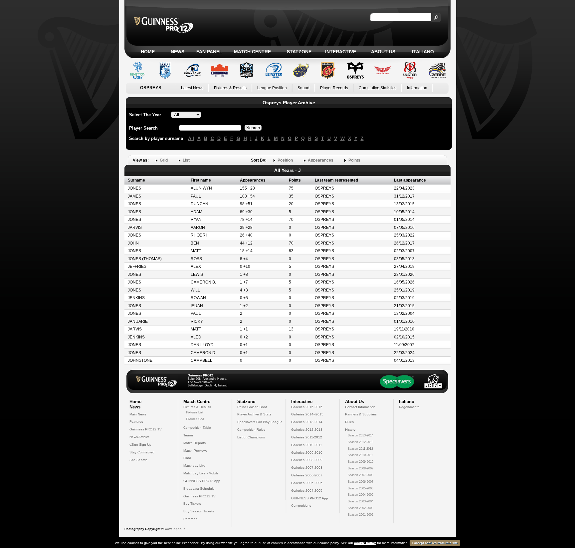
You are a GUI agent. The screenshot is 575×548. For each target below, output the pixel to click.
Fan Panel (209, 51)
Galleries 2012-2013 (306, 429)
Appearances (320, 160)
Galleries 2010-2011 (306, 445)
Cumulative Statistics (377, 88)
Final (187, 458)
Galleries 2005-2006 (306, 483)
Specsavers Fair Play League (260, 422)
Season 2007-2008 (360, 475)
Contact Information (360, 407)
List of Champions (251, 437)
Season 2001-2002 (360, 514)
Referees (190, 519)
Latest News (192, 88)
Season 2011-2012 (360, 448)
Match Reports (194, 443)
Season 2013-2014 (360, 435)
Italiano (423, 51)
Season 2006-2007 (360, 481)
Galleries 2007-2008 (306, 467)
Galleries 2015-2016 (306, 407)
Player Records (334, 88)
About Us (383, 51)
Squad (303, 88)
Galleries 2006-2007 (306, 475)
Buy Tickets (192, 503)
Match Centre (252, 51)
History (350, 429)
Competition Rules (251, 429)
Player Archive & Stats (254, 414)
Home (148, 51)
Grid (164, 160)
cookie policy (365, 543)
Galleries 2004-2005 (306, 490)
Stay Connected (141, 452)
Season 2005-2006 (360, 488)
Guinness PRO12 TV (145, 429)
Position (285, 160)
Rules (349, 422)
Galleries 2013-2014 (306, 422)
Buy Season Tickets (198, 511)
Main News (137, 414)
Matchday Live (194, 465)
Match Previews (195, 450)
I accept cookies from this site (435, 543)
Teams (188, 435)
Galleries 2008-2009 (306, 460)
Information (417, 88)
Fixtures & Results (230, 88)
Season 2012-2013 (360, 442)
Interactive (340, 51)
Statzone (299, 51)
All (191, 138)
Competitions (301, 505)
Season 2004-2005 (360, 494)
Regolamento (409, 407)
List (186, 160)
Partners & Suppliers (361, 414)
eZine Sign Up (140, 444)
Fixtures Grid (195, 419)
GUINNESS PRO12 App (201, 481)
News (177, 51)
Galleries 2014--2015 (307, 414)
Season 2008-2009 (360, 468)
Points (354, 160)
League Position (272, 88)
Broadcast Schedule (199, 488)
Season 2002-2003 (360, 508)
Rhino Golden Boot (252, 407)
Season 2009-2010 (360, 461)
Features (136, 421)
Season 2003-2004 (360, 501)
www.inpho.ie (175, 529)
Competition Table (197, 427)
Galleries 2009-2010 (306, 452)
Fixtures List (194, 412)
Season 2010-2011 (360, 455)
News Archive (139, 437)
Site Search (138, 460)
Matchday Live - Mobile (201, 473)
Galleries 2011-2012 (306, 437)
